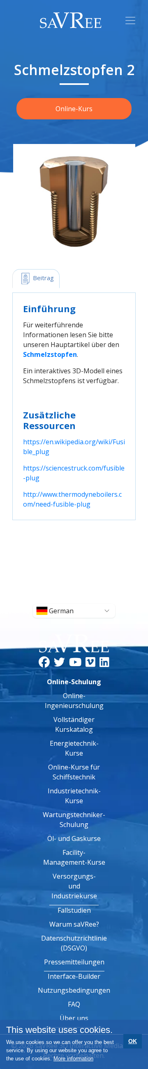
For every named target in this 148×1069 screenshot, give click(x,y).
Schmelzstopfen (50, 354)
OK (132, 1041)
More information (73, 1058)
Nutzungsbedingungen (74, 990)
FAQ (74, 1004)
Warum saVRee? (74, 924)
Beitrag (42, 278)
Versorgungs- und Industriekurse (74, 886)
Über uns (74, 1018)
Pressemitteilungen (74, 961)
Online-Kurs (74, 108)
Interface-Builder (74, 976)
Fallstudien (74, 910)
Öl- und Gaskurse (74, 838)
